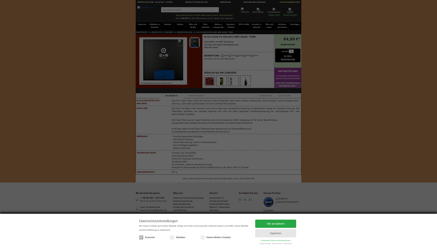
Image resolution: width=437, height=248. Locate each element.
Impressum (287, 243)
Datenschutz (277, 243)
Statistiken (180, 237)
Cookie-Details (265, 243)
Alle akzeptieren (276, 223)
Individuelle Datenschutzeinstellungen (276, 240)
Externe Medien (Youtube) (219, 237)
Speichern (275, 233)
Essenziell (150, 237)
